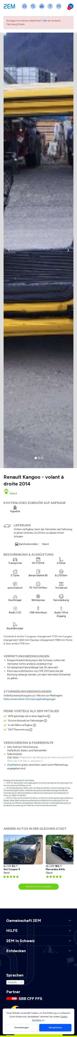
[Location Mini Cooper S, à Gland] (23, 849)
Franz (59, 8)
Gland (13, 493)
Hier (45, 20)
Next (69, 851)
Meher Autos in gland (39, 886)
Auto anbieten (42, 8)
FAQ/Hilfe (50, 8)
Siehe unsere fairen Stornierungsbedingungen (30, 699)
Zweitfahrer (14, 764)
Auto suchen (33, 8)
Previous (7, 851)
